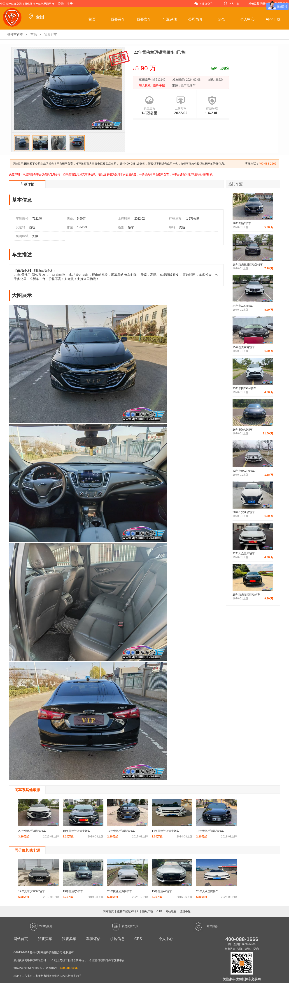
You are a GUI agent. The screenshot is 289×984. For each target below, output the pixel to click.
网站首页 (108, 911)
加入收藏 (145, 85)
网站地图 (170, 911)
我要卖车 (144, 19)
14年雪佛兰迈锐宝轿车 (165, 831)
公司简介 (195, 19)
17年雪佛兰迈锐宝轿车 (121, 831)
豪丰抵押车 (188, 85)
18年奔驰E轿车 (242, 223)
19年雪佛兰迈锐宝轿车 (76, 831)
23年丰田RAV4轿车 (244, 388)
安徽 (35, 236)
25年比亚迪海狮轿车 (119, 891)
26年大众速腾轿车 (207, 891)
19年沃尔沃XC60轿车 (31, 891)
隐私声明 (147, 911)
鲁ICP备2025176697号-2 (29, 968)
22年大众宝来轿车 (244, 553)
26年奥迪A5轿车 (243, 429)
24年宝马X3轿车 (243, 305)
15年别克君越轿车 (244, 347)
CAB (159, 911)
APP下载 (273, 19)
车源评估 (169, 19)
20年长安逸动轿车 (244, 512)
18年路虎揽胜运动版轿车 (248, 264)
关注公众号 (206, 3)
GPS (221, 19)
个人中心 (233, 3)
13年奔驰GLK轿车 (244, 471)
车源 (33, 34)
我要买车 (118, 19)
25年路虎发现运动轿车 (246, 594)
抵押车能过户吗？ (128, 911)
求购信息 (117, 939)
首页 (92, 19)
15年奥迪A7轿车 (162, 891)
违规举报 (185, 911)
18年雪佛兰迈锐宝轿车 (210, 831)
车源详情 (27, 184)
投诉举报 (158, 85)
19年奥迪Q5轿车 (73, 891)
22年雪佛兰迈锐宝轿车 (32, 831)
